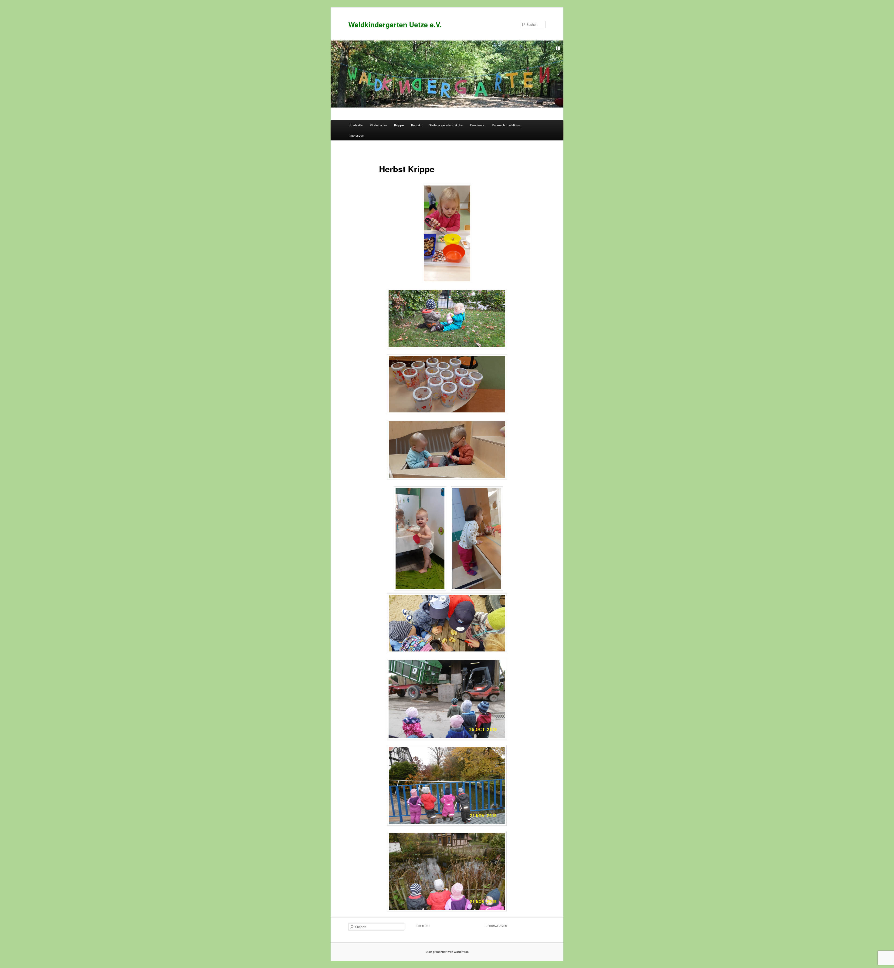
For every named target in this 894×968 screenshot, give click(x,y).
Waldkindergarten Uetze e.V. (395, 24)
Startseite (355, 125)
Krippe (399, 125)
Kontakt (416, 125)
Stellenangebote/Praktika (446, 125)
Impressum (357, 135)
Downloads (477, 125)
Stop (558, 48)
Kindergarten (378, 125)
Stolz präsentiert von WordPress (447, 952)
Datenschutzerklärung (506, 125)
